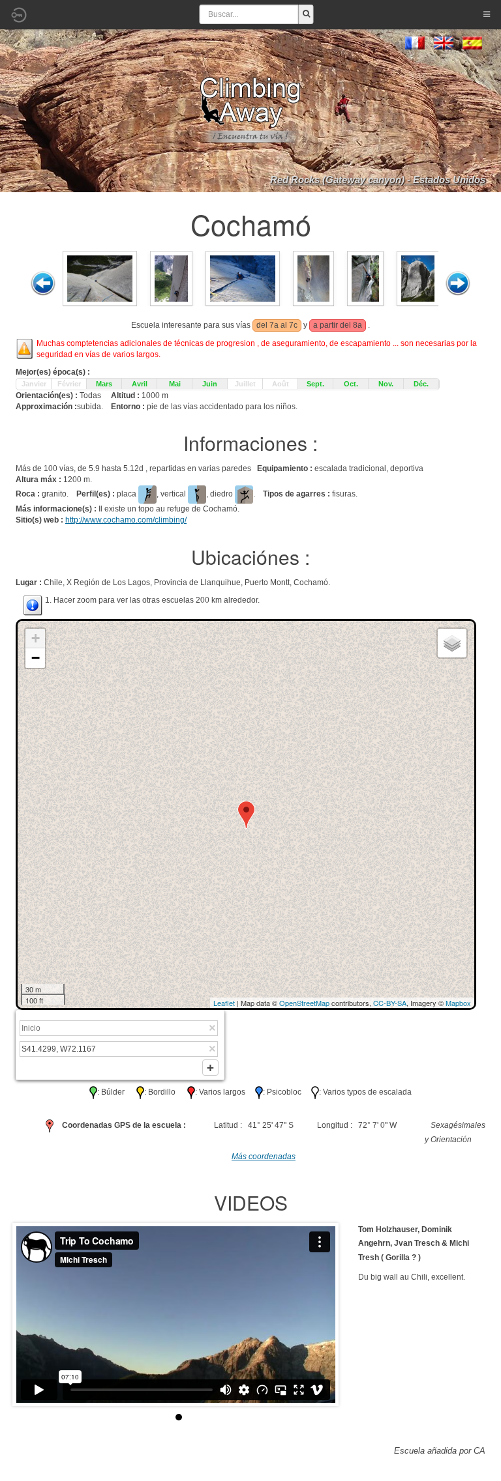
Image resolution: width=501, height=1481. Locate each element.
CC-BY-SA (389, 1003)
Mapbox (458, 1003)
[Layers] (452, 643)
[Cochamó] (100, 277)
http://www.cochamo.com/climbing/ (126, 520)
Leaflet (224, 1003)
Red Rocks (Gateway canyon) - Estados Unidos (377, 179)
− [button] (35, 658)
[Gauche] (43, 283)
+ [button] (35, 638)
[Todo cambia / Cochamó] (313, 277)
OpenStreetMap (304, 1003)
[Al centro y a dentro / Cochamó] (242, 277)
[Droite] (458, 283)
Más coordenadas (264, 1156)
